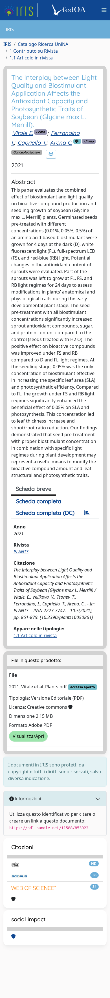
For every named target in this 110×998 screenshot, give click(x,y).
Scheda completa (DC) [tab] (45, 512)
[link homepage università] (70, 10)
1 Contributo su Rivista (34, 51)
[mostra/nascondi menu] (104, 10)
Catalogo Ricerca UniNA (43, 44)
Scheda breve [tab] (33, 488)
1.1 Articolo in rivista (31, 58)
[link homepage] (20, 10)
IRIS (7, 44)
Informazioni (27, 798)
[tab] (86, 513)
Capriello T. (31, 142)
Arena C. (61, 142)
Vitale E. (22, 132)
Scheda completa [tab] (38, 501)
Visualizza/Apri (28, 736)
